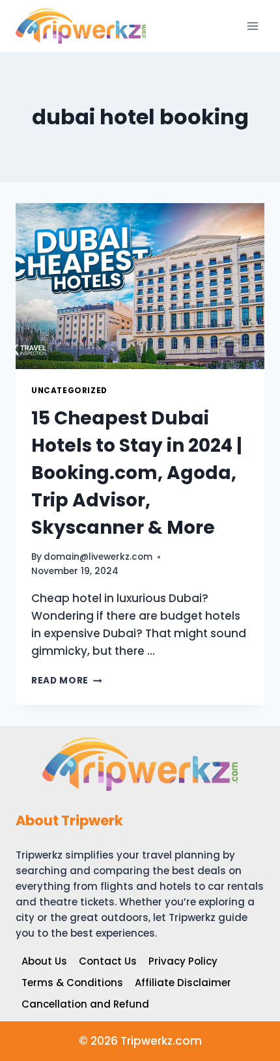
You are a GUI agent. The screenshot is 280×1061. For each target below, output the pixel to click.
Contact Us (108, 961)
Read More (66, 680)
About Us (44, 961)
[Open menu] (252, 26)
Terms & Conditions (72, 982)
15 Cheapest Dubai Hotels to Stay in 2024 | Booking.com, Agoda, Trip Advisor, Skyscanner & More (136, 473)
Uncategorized (69, 390)
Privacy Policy (182, 961)
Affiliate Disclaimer (183, 982)
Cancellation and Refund (85, 1004)
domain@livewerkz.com (98, 557)
